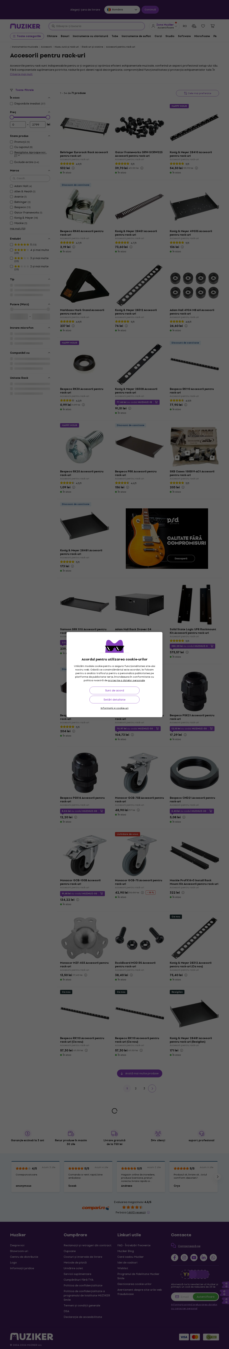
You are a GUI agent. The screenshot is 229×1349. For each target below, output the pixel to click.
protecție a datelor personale (126, 680)
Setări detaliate (114, 699)
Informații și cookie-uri (114, 708)
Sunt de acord (114, 690)
